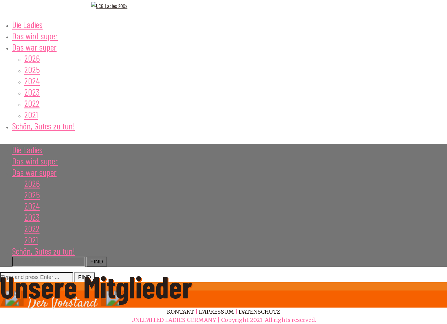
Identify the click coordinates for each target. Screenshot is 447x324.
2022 (32, 103)
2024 (32, 80)
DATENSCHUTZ (259, 311)
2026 (32, 58)
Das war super (34, 46)
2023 (32, 91)
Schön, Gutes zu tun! (43, 125)
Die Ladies (27, 24)
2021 (31, 114)
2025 (32, 69)
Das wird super (35, 35)
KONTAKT (180, 311)
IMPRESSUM (216, 311)
